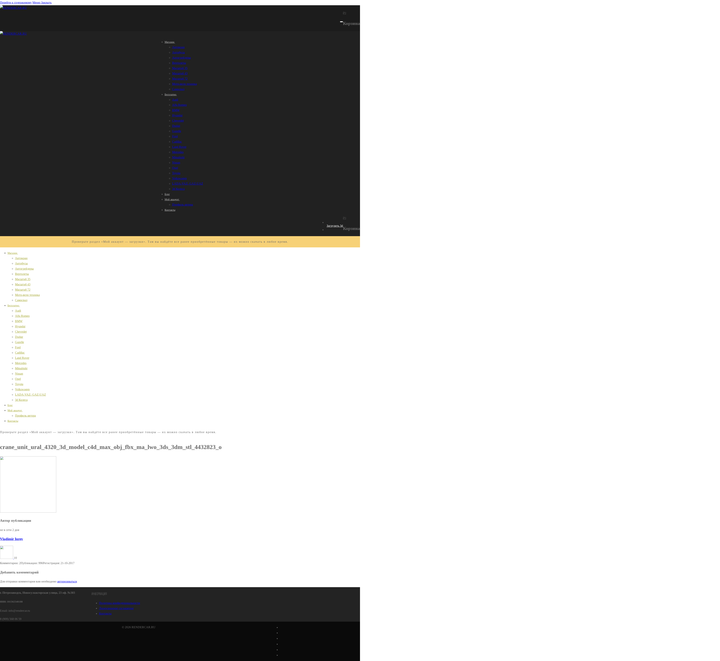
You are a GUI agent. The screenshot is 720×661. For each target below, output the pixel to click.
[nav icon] (341, 21)
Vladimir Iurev (11, 539)
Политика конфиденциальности (119, 603)
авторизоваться (67, 581)
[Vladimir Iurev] (7, 557)
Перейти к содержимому (16, 2)
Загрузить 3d (335, 225)
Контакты (105, 613)
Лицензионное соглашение (116, 608)
